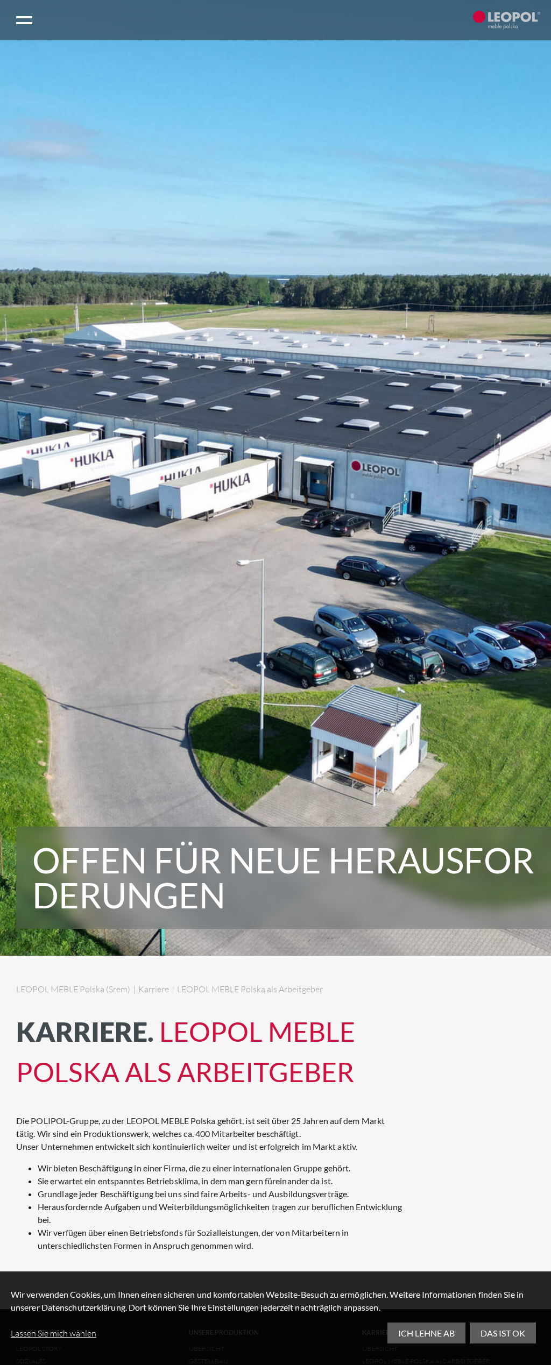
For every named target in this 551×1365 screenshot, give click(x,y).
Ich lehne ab (426, 1333)
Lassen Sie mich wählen (53, 1333)
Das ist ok (503, 1333)
